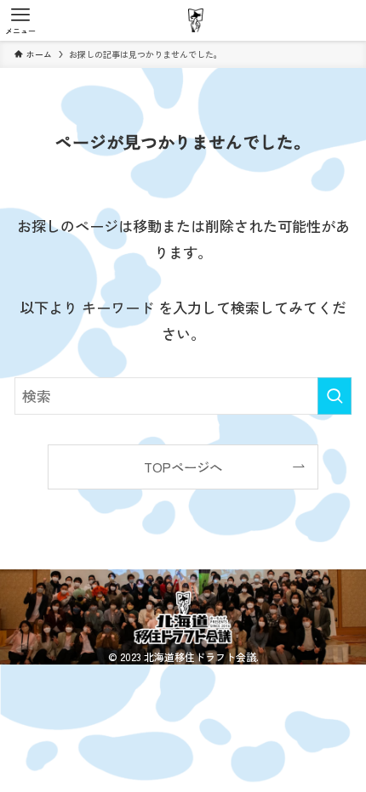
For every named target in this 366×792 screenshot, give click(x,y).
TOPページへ (183, 466)
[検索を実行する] (334, 396)
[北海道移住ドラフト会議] (196, 20)
